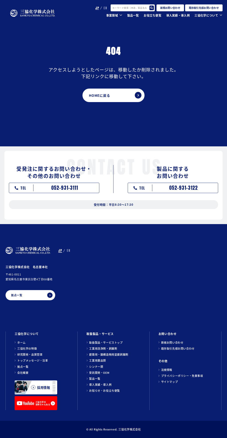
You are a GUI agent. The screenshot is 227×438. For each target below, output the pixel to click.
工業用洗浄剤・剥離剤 (103, 348)
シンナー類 (96, 366)
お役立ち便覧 (152, 15)
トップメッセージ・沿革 (32, 360)
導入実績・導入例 (178, 15)
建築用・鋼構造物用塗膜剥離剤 (108, 354)
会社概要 (22, 372)
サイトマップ (169, 382)
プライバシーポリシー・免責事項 (182, 376)
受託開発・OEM (99, 372)
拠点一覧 (22, 366)
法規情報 (166, 370)
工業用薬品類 (97, 360)
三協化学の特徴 (27, 348)
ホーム (21, 342)
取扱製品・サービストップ (106, 342)
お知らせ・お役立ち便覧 (104, 390)
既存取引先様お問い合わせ (178, 348)
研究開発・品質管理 (29, 354)
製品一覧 (94, 378)
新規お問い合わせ (172, 342)
